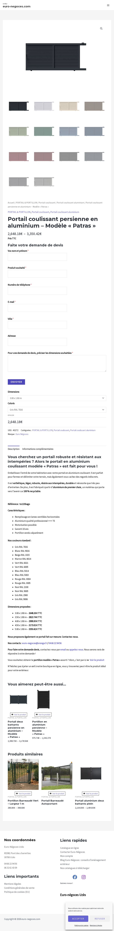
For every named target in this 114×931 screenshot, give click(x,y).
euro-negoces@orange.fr (34, 643)
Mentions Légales (96, 925)
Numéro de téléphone (20, 284)
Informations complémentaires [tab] (37, 448)
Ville (11, 318)
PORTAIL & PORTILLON (26, 202)
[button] (101, 28)
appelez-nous (76, 649)
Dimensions (13, 391)
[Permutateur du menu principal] (108, 5)
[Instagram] (83, 877)
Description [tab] (13, 448)
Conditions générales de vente (19, 887)
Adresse (12, 335)
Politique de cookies (81, 925)
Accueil (11, 202)
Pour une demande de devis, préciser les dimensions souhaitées (40, 352)
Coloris (11, 403)
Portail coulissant (47, 202)
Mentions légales (12, 883)
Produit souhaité (17, 267)
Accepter (78, 918)
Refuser (100, 918)
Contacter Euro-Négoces (72, 852)
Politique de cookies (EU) (17, 891)
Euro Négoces (22, 434)
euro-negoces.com (16, 6)
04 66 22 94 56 (55, 643)
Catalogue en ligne (69, 847)
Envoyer (16, 381)
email (63, 649)
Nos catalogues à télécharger (74, 868)
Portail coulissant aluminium (70, 202)
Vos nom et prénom (18, 250)
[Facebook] (74, 877)
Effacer (11, 415)
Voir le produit (97, 660)
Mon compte (66, 856)
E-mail (12, 301)
